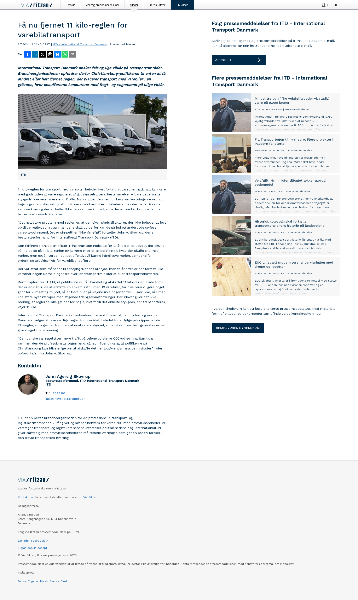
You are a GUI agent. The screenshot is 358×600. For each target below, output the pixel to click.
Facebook (38, 540)
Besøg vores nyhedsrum (238, 328)
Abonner (223, 60)
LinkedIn (23, 540)
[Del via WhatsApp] (65, 54)
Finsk (64, 581)
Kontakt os (25, 497)
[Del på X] (42, 54)
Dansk (22, 581)
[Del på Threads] (50, 54)
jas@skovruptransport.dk (65, 399)
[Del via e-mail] (72, 54)
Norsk (44, 581)
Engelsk (33, 581)
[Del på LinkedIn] (35, 54)
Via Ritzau (90, 497)
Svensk (54, 581)
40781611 (59, 393)
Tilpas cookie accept (32, 547)
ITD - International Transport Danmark (80, 44)
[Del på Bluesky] (57, 54)
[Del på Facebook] (27, 54)
